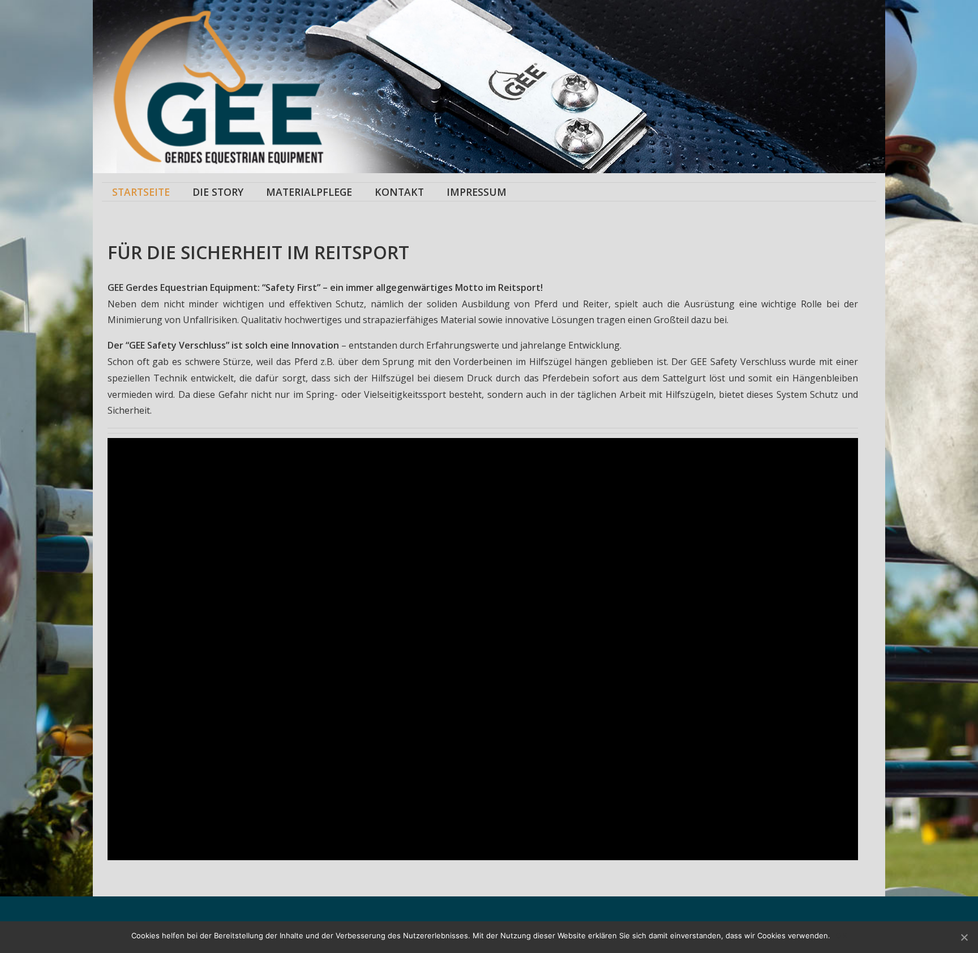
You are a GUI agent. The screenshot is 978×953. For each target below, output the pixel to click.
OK (841, 935)
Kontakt (399, 192)
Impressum (477, 192)
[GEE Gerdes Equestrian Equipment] (295, 86)
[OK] (964, 937)
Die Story (217, 192)
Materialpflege (309, 192)
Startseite (141, 192)
